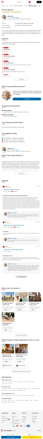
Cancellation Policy (16, 423)
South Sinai (4, 402)
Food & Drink (4, 390)
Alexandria (18, 400)
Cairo (6, 400)
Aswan (13, 400)
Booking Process (5, 418)
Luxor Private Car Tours (29, 381)
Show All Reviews (21, 276)
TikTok (23, 421)
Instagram (24, 416)
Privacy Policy (15, 421)
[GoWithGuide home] (2, 2)
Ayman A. (10, 16)
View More (21, 79)
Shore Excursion (26, 388)
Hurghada (27, 400)
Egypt (3, 5)
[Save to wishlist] (13, 293)
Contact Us (14, 416)
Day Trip (15, 388)
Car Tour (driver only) (6, 395)
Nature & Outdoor (12, 390)
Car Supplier (34, 418)
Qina (23, 400)
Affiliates (34, 421)
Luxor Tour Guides (9, 381)
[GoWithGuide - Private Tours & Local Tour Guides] (4, 17)
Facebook (24, 418)
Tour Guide (34, 416)
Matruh (9, 402)
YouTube (24, 420)
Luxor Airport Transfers (7, 383)
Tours (11, 5)
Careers (33, 420)
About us (4, 416)
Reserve (32, 437)
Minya (31, 400)
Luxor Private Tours (18, 381)
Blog (3, 421)
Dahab (13, 402)
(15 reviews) (15, 212)
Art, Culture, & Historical (7, 388)
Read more (21, 173)
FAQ (13, 418)
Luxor (7, 5)
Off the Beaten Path (21, 390)
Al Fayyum (36, 400)
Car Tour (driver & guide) (17, 5)
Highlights (20, 388)
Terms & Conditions (16, 420)
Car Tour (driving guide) (29, 395)
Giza (3, 400)
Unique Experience (35, 388)
